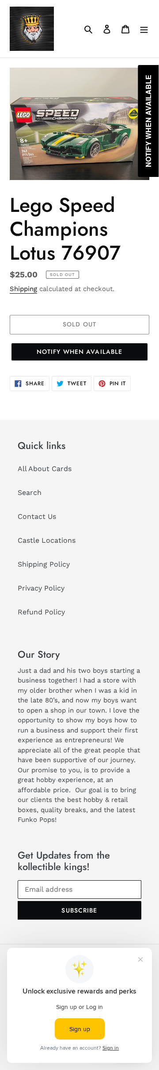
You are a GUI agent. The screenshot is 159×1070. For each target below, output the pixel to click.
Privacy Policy (41, 588)
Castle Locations (47, 540)
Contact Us (37, 516)
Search (30, 492)
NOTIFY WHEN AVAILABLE (80, 351)
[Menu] (144, 28)
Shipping (23, 289)
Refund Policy (41, 612)
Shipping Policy (44, 564)
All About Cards (45, 468)
